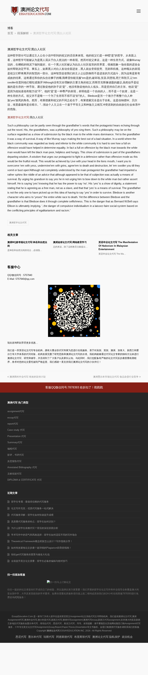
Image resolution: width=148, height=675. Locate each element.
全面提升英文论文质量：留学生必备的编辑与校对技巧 (39, 561)
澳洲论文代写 (53, 630)
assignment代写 (15, 411)
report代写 (12, 423)
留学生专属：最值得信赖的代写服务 (30, 501)
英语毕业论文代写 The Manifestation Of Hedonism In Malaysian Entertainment (118, 246)
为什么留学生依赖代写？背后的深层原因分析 (34, 528)
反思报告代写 (14, 461)
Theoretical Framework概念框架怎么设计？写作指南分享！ (42, 541)
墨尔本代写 (35, 636)
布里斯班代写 (82, 636)
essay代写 (12, 417)
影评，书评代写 (15, 454)
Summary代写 (14, 442)
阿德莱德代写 (64, 636)
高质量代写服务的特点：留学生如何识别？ (33, 521)
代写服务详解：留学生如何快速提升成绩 (32, 515)
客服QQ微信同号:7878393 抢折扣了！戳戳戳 (74, 387)
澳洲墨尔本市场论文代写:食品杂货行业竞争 (115, 376)
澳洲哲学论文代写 (18, 117)
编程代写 (12, 448)
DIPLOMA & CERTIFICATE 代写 (24, 479)
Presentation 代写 (16, 436)
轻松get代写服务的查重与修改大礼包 (30, 554)
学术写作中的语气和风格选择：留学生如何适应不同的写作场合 (44, 534)
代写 (16, 597)
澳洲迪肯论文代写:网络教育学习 (70, 242)
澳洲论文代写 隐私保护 (106, 636)
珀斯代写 (48, 636)
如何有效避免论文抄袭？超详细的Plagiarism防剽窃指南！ (41, 547)
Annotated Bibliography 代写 (22, 467)
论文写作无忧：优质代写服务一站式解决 (32, 508)
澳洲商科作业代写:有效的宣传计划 (27, 376)
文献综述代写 (14, 473)
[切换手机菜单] (139, 11)
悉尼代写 (21, 636)
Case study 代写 (16, 430)
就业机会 (127, 636)
